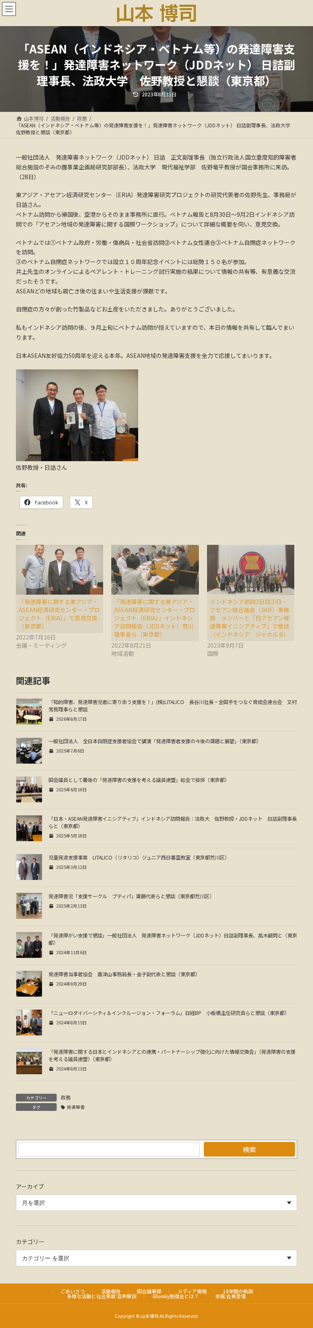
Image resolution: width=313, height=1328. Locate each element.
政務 (66, 1097)
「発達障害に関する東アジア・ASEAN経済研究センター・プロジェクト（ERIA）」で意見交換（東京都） (59, 613)
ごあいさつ (72, 1291)
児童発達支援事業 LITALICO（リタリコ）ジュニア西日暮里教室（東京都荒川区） (138, 857)
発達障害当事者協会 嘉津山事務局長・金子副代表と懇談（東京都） (124, 974)
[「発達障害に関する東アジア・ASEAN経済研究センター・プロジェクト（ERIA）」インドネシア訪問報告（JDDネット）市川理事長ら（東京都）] (154, 570)
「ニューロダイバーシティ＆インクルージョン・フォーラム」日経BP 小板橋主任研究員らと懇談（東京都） (168, 1013)
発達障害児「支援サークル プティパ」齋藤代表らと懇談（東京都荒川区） (131, 896)
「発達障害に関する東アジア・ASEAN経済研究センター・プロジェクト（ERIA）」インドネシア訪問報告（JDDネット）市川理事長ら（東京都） (154, 617)
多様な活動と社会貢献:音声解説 (102, 1295)
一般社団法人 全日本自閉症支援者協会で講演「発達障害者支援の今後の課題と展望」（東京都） (154, 741)
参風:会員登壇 (230, 1295)
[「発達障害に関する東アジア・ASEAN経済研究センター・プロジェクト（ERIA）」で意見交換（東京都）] (59, 570)
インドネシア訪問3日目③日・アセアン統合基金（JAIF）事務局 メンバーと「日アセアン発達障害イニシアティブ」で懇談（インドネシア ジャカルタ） (259, 617)
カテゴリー (30, 1241)
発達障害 (76, 1107)
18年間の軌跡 (238, 1291)
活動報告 (111, 1291)
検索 (249, 1149)
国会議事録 (149, 1291)
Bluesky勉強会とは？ (176, 1295)
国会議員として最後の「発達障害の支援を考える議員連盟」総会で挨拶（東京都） (138, 780)
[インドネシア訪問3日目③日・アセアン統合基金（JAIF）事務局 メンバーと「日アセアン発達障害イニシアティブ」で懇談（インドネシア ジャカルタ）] (250, 570)
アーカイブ (30, 1186)
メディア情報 (192, 1291)
